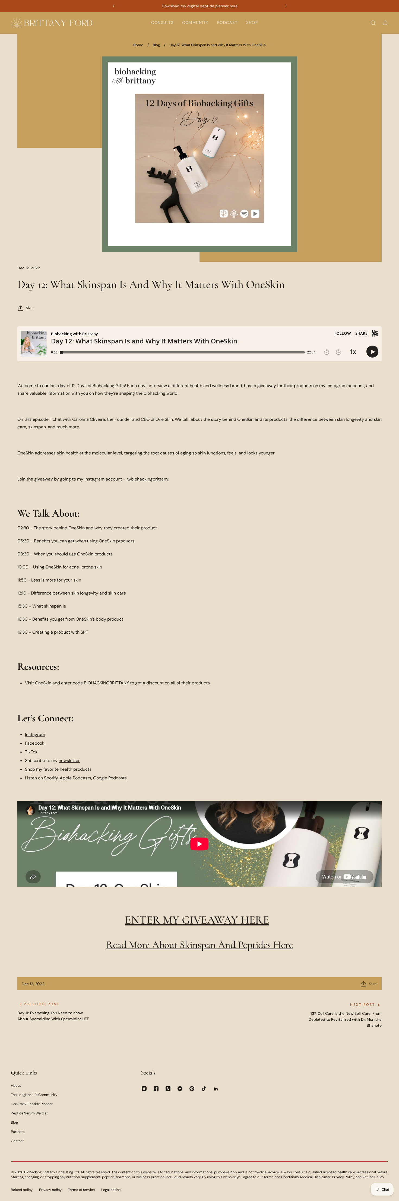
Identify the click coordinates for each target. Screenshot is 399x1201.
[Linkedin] (216, 1089)
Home (138, 45)
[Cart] (385, 23)
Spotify (51, 778)
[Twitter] (168, 1089)
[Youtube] (180, 1089)
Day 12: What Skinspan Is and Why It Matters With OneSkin (217, 45)
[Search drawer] (373, 23)
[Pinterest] (192, 1089)
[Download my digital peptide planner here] (200, 6)
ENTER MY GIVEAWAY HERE (197, 920)
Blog (156, 45)
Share (30, 308)
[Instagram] (144, 1089)
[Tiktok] (204, 1089)
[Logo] (51, 22)
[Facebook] (156, 1089)
